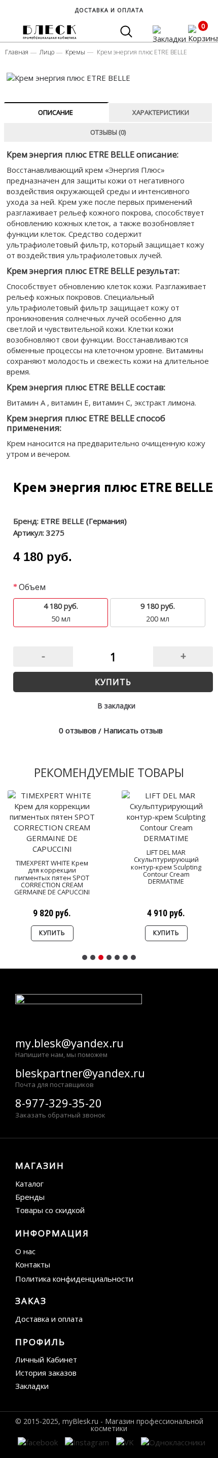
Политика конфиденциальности (74, 1279)
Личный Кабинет (46, 1359)
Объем (32, 587)
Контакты (32, 1264)
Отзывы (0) (108, 132)
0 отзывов (77, 730)
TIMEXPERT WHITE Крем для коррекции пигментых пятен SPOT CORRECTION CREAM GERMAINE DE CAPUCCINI (52, 877)
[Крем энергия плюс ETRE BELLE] (109, 78)
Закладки (32, 1386)
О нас (25, 1251)
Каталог (29, 1183)
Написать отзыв (133, 730)
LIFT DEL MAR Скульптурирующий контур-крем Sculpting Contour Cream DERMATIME (166, 867)
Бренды (30, 1197)
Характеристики (160, 112)
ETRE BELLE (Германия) (84, 521)
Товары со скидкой (50, 1210)
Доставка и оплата (49, 1319)
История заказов (46, 1373)
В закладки (116, 705)
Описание (55, 112)
